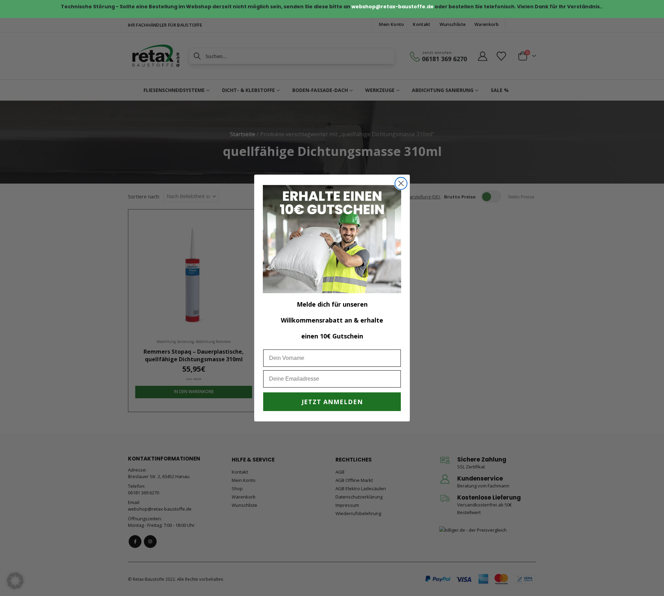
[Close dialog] (401, 183)
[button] (15, 581)
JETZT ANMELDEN (332, 402)
